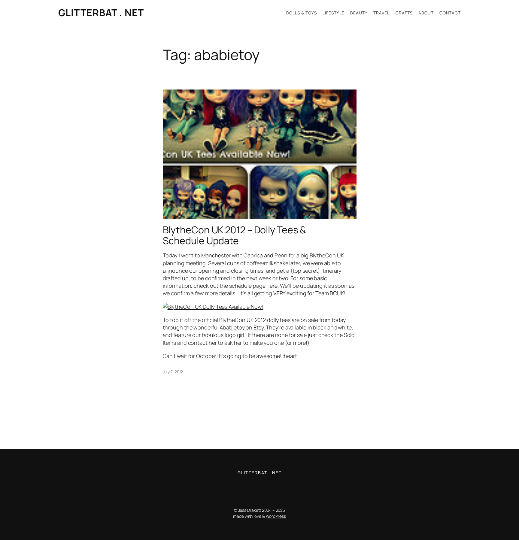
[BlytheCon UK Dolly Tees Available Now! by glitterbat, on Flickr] (213, 306)
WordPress (276, 516)
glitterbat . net (101, 12)
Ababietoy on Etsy (241, 327)
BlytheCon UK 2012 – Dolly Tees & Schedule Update (234, 235)
